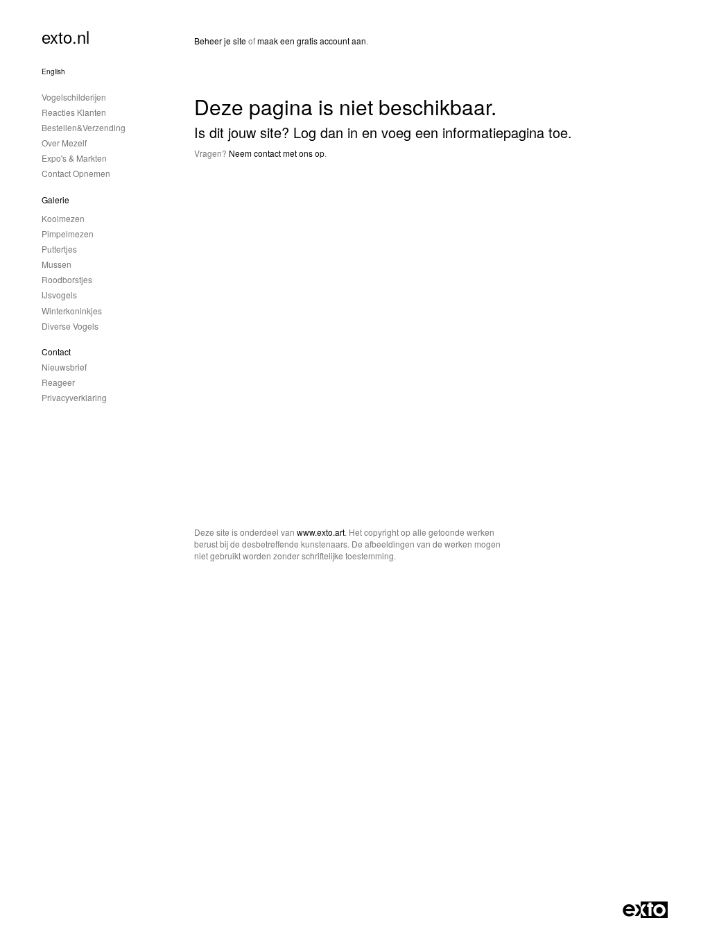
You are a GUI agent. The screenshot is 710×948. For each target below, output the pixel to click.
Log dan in (325, 132)
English (53, 71)
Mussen (56, 264)
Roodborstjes (67, 279)
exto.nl (65, 36)
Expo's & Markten (74, 158)
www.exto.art (321, 532)
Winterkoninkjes (72, 310)
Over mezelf (64, 143)
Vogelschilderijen (74, 97)
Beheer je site (220, 40)
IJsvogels (59, 295)
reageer (58, 382)
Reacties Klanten (74, 112)
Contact (56, 351)
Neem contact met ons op (276, 153)
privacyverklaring (74, 397)
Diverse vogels (70, 326)
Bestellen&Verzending (83, 127)
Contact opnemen (76, 173)
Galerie (55, 199)
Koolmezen (63, 218)
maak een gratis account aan (311, 40)
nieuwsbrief (64, 367)
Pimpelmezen (68, 233)
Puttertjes (59, 249)
